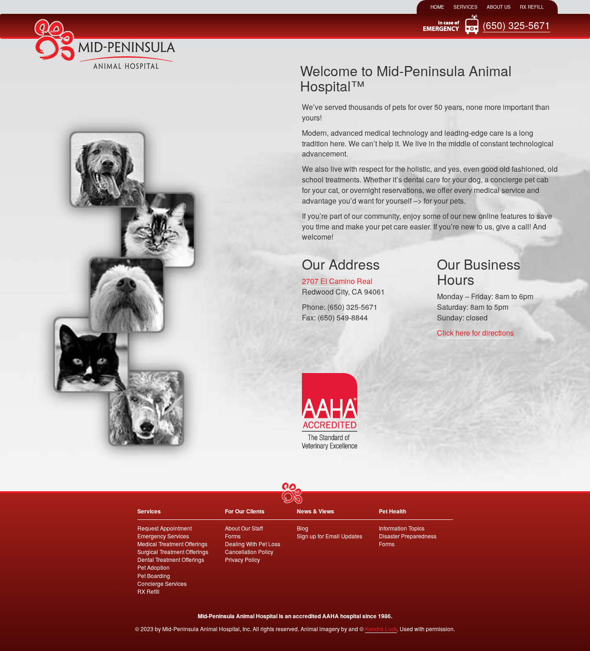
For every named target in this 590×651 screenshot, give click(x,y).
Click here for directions (475, 332)
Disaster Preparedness (408, 536)
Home (437, 7)
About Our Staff (244, 528)
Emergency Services (163, 536)
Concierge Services (162, 583)
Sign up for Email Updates (329, 536)
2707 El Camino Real (337, 281)
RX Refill (532, 7)
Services (466, 7)
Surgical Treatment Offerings (172, 551)
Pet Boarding (153, 575)
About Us (499, 7)
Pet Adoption (153, 567)
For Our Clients (245, 511)
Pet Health (392, 511)
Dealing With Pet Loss (252, 544)
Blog (302, 528)
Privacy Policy (242, 559)
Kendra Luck (381, 629)
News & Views (315, 511)
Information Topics (402, 528)
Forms (233, 536)
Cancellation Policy (249, 551)
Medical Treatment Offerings (172, 544)
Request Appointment (164, 528)
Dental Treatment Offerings (170, 559)
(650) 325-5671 (516, 25)
